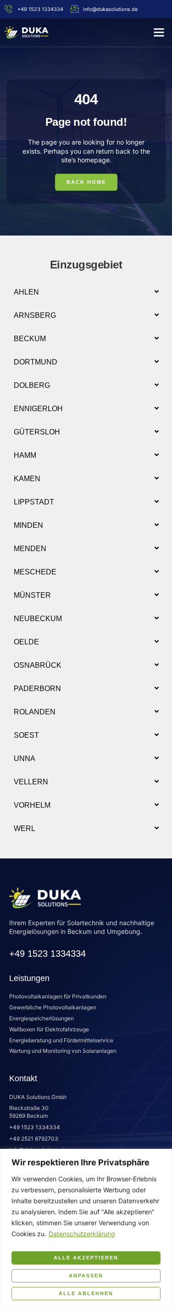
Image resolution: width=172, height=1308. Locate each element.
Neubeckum (38, 618)
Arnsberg (35, 315)
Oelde (26, 642)
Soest (26, 735)
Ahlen (26, 292)
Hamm (25, 455)
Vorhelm (32, 805)
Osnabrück (37, 665)
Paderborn (37, 688)
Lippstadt (34, 502)
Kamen (27, 478)
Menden (30, 548)
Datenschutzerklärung (82, 1234)
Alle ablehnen (86, 1293)
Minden (28, 525)
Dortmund (35, 362)
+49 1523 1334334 (47, 954)
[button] (159, 32)
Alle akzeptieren (86, 1257)
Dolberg (32, 385)
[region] (86, 1228)
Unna (24, 758)
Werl (24, 828)
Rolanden (34, 712)
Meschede (35, 572)
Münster (32, 595)
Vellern (31, 782)
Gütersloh (37, 432)
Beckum (30, 339)
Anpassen (86, 1275)
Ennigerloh (38, 409)
